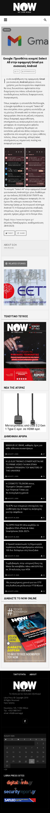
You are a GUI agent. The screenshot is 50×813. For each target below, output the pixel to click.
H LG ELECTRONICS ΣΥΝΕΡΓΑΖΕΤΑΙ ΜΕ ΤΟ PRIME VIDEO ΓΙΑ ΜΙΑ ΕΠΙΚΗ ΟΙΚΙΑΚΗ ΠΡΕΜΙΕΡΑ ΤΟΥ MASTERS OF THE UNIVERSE (24, 466)
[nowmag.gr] (25, 7)
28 (32, 761)
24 (44, 575)
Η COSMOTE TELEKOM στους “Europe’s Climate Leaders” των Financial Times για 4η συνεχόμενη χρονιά (20, 488)
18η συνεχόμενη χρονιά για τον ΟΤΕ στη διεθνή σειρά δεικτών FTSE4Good (24, 584)
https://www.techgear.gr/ (22, 219)
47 (44, 454)
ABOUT (33, 674)
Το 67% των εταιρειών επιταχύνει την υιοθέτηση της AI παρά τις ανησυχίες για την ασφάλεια (24, 508)
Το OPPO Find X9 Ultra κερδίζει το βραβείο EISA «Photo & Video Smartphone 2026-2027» (22, 528)
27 (26, 761)
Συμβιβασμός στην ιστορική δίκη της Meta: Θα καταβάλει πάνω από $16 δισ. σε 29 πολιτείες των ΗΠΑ (24, 566)
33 (44, 498)
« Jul (5, 769)
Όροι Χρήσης (9, 703)
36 (44, 476)
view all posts (9, 248)
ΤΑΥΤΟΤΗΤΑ (19, 674)
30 (44, 537)
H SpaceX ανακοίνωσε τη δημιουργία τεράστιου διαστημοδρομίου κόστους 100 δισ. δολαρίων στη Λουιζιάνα (24, 547)
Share (22, 233)
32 (44, 518)
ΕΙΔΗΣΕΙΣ (7, 30)
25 (44, 556)
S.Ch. (17, 71)
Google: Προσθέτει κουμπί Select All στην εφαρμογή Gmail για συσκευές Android (25, 62)
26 (20, 761)
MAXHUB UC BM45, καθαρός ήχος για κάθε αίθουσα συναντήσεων (24, 447)
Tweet (10, 233)
